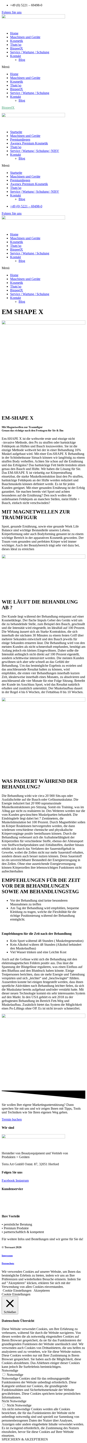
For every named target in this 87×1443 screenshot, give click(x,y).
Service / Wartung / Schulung (29, 52)
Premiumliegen (20, 139)
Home (14, 33)
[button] (12, 12)
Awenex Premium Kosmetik (29, 143)
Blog (22, 60)
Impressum (7, 1255)
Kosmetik (16, 41)
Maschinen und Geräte (25, 37)
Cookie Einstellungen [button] (17, 1290)
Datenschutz (8, 1263)
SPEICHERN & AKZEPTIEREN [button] (25, 1439)
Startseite (16, 132)
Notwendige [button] (10, 1370)
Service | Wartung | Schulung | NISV (34, 151)
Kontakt (15, 56)
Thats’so (15, 44)
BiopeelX (16, 48)
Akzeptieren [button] (42, 1290)
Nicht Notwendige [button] (14, 1401)
